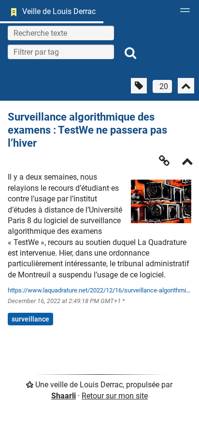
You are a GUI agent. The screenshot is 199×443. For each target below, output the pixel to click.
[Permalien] (164, 161)
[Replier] (187, 162)
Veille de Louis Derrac (59, 11)
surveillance (30, 319)
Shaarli (63, 395)
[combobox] (61, 52)
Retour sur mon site (115, 395)
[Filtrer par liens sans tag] (139, 85)
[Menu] (182, 13)
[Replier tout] (186, 85)
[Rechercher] (130, 53)
